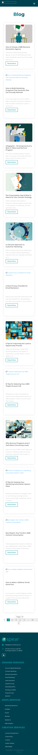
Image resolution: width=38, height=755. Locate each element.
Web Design (8, 746)
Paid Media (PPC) (10, 686)
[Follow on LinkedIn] (3, 655)
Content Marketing (10, 671)
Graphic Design (9, 743)
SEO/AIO (7, 696)
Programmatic (9, 693)
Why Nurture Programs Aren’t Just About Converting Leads (18, 444)
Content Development (11, 733)
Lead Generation (10, 680)
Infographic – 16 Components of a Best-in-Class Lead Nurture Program (19, 148)
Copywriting (8, 736)
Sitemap (19, 752)
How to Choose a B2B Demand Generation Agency (18, 48)
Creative (7, 740)
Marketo (7, 716)
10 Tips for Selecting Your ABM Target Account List (17, 385)
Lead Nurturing (9, 683)
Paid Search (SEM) (10, 690)
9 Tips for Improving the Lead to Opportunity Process (18, 345)
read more (11, 63)
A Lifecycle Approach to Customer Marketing (15, 246)
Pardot (7, 712)
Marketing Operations (11, 705)
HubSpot (7, 709)
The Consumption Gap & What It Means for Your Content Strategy (19, 196)
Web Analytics (9, 723)
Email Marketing (10, 677)
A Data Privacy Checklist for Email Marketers (17, 287)
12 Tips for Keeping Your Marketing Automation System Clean (18, 484)
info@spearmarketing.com (13, 644)
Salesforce (8, 720)
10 (32, 620)
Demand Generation (11, 674)
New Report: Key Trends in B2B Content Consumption (18, 534)
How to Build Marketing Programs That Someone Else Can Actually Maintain (17, 90)
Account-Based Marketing (13, 668)
